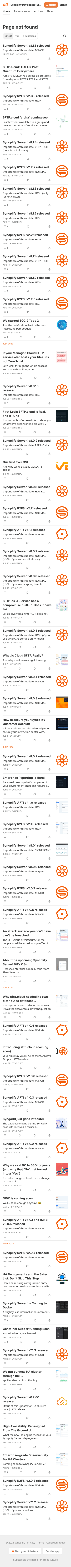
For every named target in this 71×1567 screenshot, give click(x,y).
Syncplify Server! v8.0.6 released (26, 576)
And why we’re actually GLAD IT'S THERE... (23, 468)
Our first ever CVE (16, 462)
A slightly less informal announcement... (26, 1312)
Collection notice (55, 1542)
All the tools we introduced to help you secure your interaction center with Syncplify (26, 730)
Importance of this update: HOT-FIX (24, 491)
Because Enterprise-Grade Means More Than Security (26, 970)
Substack (18, 1559)
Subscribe (51, 4)
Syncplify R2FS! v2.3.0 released (26, 96)
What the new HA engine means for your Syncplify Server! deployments (27, 1436)
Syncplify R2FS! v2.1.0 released (25, 824)
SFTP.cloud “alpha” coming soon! (26, 117)
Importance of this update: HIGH (22, 100)
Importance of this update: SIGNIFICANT (27, 850)
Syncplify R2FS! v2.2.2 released (26, 167)
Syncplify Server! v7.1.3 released (26, 1350)
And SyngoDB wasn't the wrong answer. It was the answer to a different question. (27, 1007)
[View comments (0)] (21, 88)
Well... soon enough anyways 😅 (22, 1203)
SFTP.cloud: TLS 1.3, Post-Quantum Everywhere (21, 69)
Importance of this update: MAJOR (23, 871)
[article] (35, 52)
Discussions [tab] (29, 36)
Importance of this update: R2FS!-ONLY (26, 445)
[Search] (64, 36)
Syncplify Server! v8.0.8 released (26, 487)
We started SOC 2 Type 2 (21, 320)
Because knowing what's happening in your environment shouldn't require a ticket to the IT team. (25, 783)
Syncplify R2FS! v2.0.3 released (26, 1480)
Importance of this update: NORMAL (24, 171)
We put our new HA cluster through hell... (22, 1374)
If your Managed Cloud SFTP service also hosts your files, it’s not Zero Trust (26, 357)
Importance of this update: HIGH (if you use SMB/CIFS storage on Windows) (26, 636)
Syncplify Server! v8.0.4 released (27, 677)
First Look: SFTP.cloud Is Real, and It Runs (24, 414)
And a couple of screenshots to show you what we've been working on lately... (27, 422)
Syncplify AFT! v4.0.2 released (25, 1144)
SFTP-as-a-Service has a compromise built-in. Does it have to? (27, 605)
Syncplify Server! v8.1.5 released (26, 45)
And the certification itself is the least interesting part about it (24, 326)
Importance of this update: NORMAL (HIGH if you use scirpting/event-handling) (24, 582)
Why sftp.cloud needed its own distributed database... (25, 999)
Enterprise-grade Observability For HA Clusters (25, 1457)
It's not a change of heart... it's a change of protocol (26, 1179)
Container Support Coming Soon (26, 1329)
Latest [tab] (8, 36)
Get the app (52, 1551)
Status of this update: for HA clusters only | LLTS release (24, 1407)
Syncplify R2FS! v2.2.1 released (25, 235)
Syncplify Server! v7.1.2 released (26, 1502)
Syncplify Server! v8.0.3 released (27, 698)
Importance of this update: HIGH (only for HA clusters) (25, 194)
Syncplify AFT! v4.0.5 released (25, 909)
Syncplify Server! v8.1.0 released (26, 277)
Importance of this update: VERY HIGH (25, 261)
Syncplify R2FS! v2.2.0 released (26, 299)
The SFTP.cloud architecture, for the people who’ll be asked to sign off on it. (26, 941)
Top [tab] (17, 36)
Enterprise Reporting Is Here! (24, 777)
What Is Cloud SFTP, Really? (23, 655)
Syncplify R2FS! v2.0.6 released (25, 1076)
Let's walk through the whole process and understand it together (25, 367)
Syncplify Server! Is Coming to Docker (25, 1305)
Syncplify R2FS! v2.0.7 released (25, 888)
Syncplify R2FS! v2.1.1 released (25, 508)
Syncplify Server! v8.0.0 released (27, 867)
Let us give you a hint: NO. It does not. (25, 613)
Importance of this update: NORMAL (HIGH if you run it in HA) (24, 1508)
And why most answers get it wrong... (25, 660)
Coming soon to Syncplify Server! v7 (24, 1463)
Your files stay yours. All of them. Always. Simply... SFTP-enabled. (27, 1057)
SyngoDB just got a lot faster (23, 1119)
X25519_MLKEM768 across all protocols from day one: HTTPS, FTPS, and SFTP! (27, 77)
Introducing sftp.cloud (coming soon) (25, 1049)
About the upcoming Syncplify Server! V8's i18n (25, 962)
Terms (40, 1542)
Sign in (64, 4)
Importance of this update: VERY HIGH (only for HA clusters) (25, 148)
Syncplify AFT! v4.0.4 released (25, 1025)
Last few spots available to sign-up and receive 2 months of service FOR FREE (26, 123)
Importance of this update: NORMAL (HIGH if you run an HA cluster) (24, 557)
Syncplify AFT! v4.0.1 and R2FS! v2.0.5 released (25, 1222)
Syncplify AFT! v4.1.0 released (24, 802)
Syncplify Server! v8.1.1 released (26, 256)
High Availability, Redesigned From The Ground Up (24, 1428)
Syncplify (21, 54)
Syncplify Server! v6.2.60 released (21, 1399)
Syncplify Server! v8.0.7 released (26, 551)
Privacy (31, 1542)
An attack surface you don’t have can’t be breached (27, 933)
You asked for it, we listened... (20, 1333)
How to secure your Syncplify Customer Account (24, 722)
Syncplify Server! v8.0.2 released (27, 756)
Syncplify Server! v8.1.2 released (26, 213)
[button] (6, 11)
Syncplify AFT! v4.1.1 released (24, 530)
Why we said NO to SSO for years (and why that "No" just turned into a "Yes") (26, 1169)
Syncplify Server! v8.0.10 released (21, 388)
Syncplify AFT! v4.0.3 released (25, 1097)
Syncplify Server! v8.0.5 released (27, 630)
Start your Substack (26, 1551)
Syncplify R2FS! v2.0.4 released (26, 1253)
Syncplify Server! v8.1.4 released (26, 142)
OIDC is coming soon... (19, 1198)
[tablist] (20, 36)
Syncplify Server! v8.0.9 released (27, 440)
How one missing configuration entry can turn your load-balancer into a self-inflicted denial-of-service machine (26, 1284)
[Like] (5, 432)
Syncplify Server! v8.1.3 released (26, 188)
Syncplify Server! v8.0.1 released (26, 845)
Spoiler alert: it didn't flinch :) (20, 1380)
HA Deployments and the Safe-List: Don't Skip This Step (25, 1276)
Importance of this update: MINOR (23, 50)
